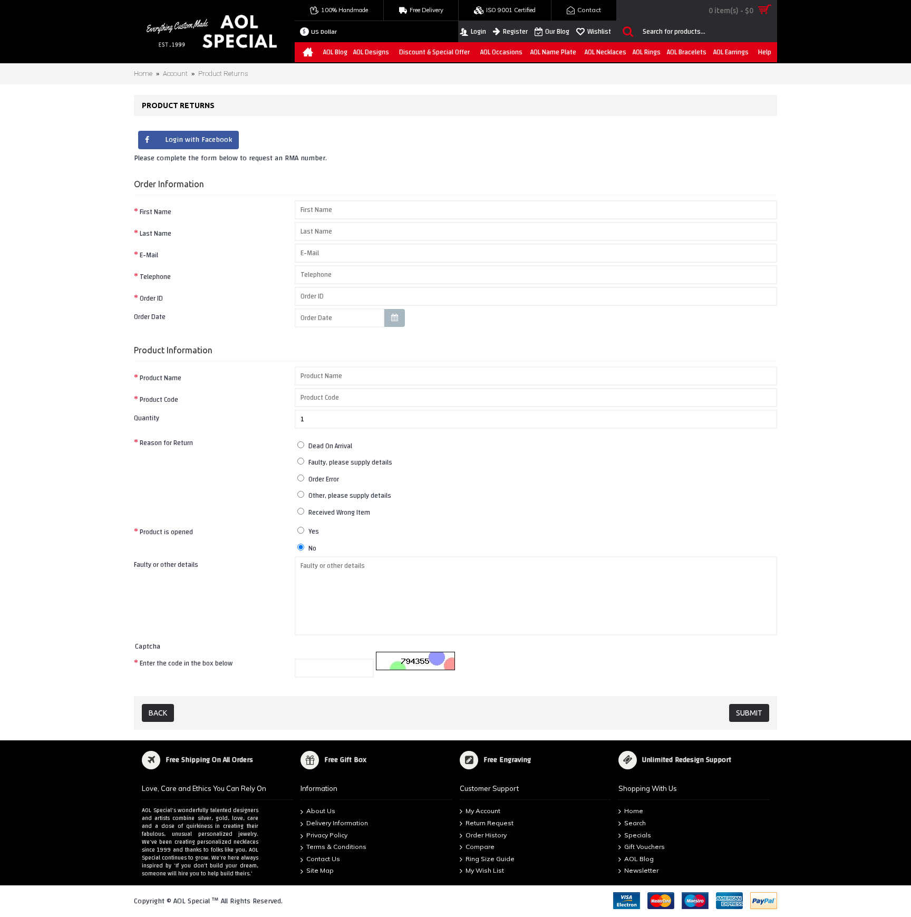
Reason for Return (166, 443)
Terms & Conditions (336, 847)
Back (158, 713)
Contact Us (323, 859)
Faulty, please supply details (349, 462)
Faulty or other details (166, 564)
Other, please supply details (349, 495)
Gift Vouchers (644, 847)
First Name (155, 212)
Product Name (160, 378)
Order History (486, 835)
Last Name (155, 233)
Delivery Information (337, 823)
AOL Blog (639, 859)
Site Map (320, 871)
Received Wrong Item (338, 512)
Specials (637, 835)
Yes (313, 531)
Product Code (159, 399)
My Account (483, 811)
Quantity (146, 418)
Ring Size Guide (490, 859)
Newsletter (641, 871)
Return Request (489, 823)
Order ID (151, 298)
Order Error (323, 479)
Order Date (150, 317)
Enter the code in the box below (186, 663)
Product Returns (223, 74)
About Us (320, 811)
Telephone (155, 277)
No (311, 548)
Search (635, 823)
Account (175, 74)
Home (143, 74)
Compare (480, 847)
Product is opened (166, 532)
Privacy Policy (326, 835)
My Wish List (485, 871)
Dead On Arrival (329, 446)
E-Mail (149, 255)
